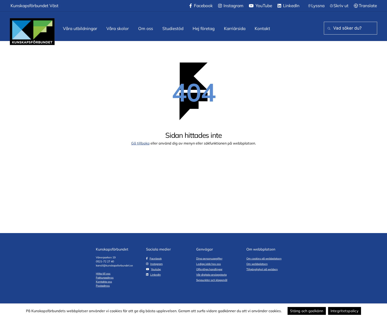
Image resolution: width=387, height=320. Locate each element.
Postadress (103, 285)
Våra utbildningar (80, 28)
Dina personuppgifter (209, 258)
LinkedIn (290, 5)
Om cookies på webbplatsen (264, 258)
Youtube (156, 269)
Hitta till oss (103, 273)
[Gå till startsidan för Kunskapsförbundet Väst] (32, 31)
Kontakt (262, 28)
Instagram (232, 5)
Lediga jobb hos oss (208, 264)
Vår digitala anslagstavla (211, 274)
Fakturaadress (105, 277)
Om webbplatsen (257, 264)
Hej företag (204, 28)
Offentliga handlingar (209, 269)
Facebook (203, 5)
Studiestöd (172, 28)
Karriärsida (234, 28)
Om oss (145, 28)
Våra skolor (117, 28)
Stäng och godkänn (306, 311)
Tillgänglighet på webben (262, 269)
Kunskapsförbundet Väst (34, 5)
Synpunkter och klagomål (211, 280)
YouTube (263, 5)
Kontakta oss (104, 281)
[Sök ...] (328, 28)
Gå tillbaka (140, 143)
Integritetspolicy (345, 311)
